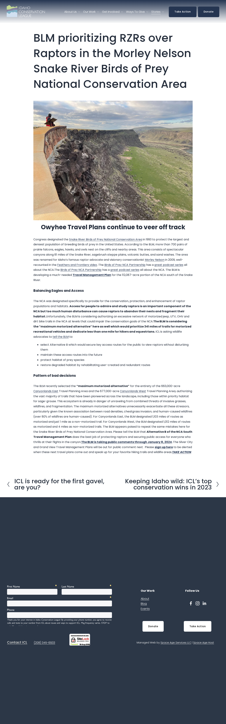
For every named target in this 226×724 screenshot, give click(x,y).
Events (145, 609)
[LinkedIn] (204, 603)
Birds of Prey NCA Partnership (81, 270)
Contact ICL (17, 642)
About (145, 599)
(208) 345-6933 (44, 643)
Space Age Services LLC (175, 642)
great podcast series (124, 270)
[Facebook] (191, 603)
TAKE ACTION (181, 452)
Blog (144, 604)
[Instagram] (197, 603)
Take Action (182, 11)
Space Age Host (203, 642)
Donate (209, 11)
